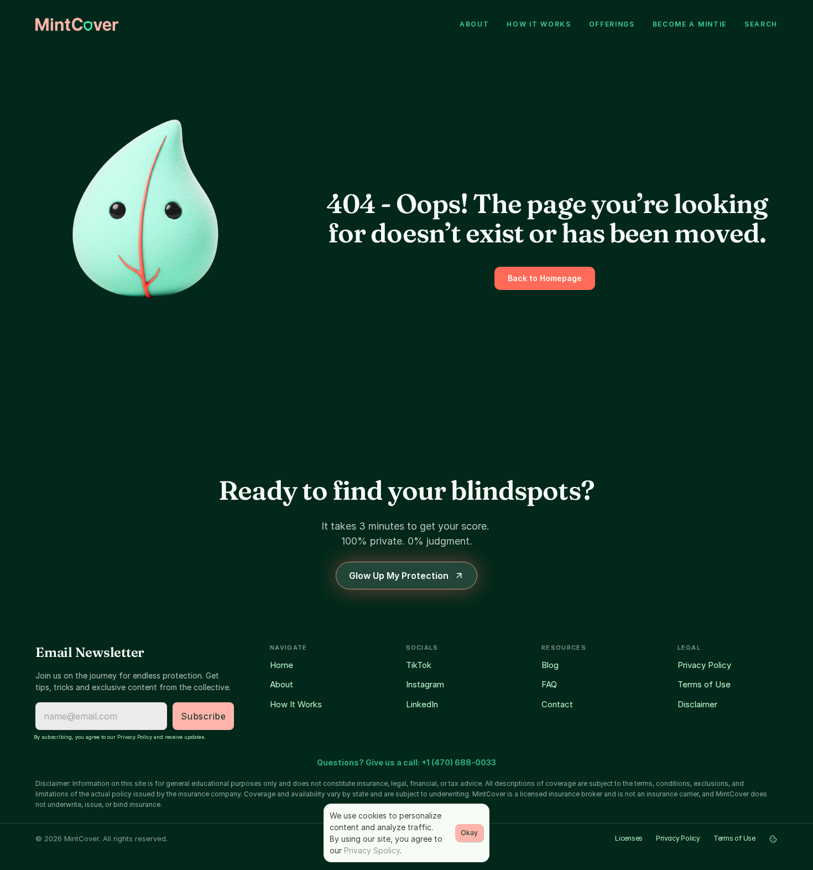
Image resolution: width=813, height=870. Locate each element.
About (281, 684)
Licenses (629, 838)
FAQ (549, 684)
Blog (550, 665)
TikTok (418, 665)
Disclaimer (697, 704)
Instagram (425, 684)
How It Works (296, 704)
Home (281, 665)
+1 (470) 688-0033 (458, 762)
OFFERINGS (612, 24)
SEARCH (761, 24)
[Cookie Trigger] (773, 839)
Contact (557, 704)
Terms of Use (704, 684)
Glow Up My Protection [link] (399, 575)
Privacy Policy (704, 665)
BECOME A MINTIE (690, 24)
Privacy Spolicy (372, 850)
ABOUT (474, 24)
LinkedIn (422, 704)
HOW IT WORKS (539, 24)
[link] (76, 24)
